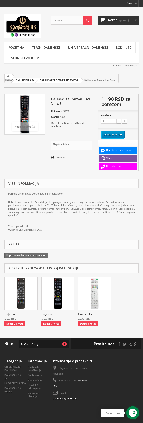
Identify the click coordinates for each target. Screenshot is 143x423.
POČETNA (16, 47)
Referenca (56, 111)
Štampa (61, 157)
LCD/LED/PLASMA (15, 383)
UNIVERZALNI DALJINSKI (88, 47)
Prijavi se (131, 3)
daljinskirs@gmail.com (65, 398)
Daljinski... (10, 314)
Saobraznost (35, 375)
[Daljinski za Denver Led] (21, 293)
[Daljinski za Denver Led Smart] (57, 293)
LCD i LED (124, 47)
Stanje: (55, 116)
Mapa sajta (131, 65)
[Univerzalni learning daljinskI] (94, 293)
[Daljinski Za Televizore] (24, 26)
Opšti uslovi (35, 380)
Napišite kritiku (61, 144)
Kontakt (117, 65)
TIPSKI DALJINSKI (46, 47)
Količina (106, 115)
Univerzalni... (86, 314)
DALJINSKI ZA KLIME (25, 58)
